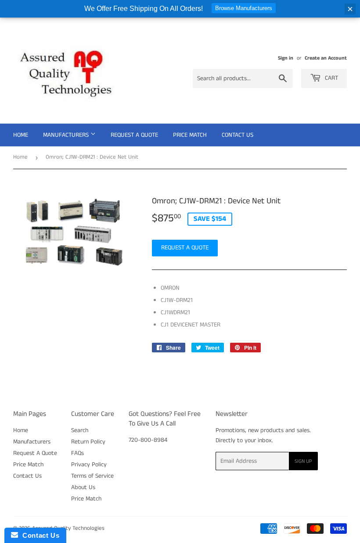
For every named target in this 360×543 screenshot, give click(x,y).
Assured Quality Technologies (68, 528)
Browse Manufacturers (243, 8)
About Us (83, 487)
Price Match (190, 135)
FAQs (77, 453)
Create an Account (326, 58)
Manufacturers (66, 135)
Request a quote (185, 247)
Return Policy (88, 441)
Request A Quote (134, 135)
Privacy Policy (89, 464)
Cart (330, 78)
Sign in (285, 58)
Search (79, 430)
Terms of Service (92, 476)
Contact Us (237, 135)
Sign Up (303, 461)
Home (20, 135)
